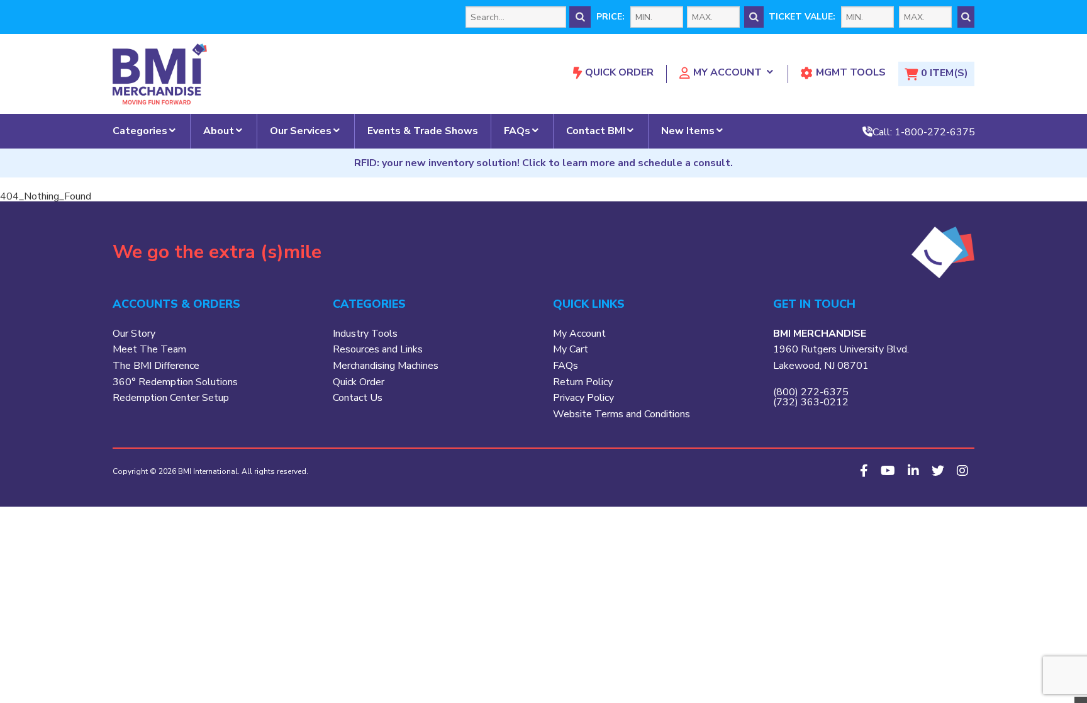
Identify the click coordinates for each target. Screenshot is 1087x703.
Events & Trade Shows (422, 131)
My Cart (570, 349)
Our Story (134, 333)
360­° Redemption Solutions (175, 382)
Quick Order (619, 72)
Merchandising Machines (385, 366)
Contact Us (357, 398)
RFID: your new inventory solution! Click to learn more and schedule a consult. (543, 163)
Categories (140, 131)
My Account (727, 72)
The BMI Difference (156, 366)
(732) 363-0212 (811, 402)
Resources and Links (378, 349)
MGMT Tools (851, 72)
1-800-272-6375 (935, 131)
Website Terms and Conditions (621, 414)
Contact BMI (595, 131)
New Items (688, 131)
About (218, 131)
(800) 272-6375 (811, 392)
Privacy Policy (583, 398)
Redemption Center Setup (171, 398)
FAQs (517, 131)
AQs (568, 366)
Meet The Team (149, 349)
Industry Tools (365, 333)
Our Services (301, 131)
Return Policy (583, 382)
